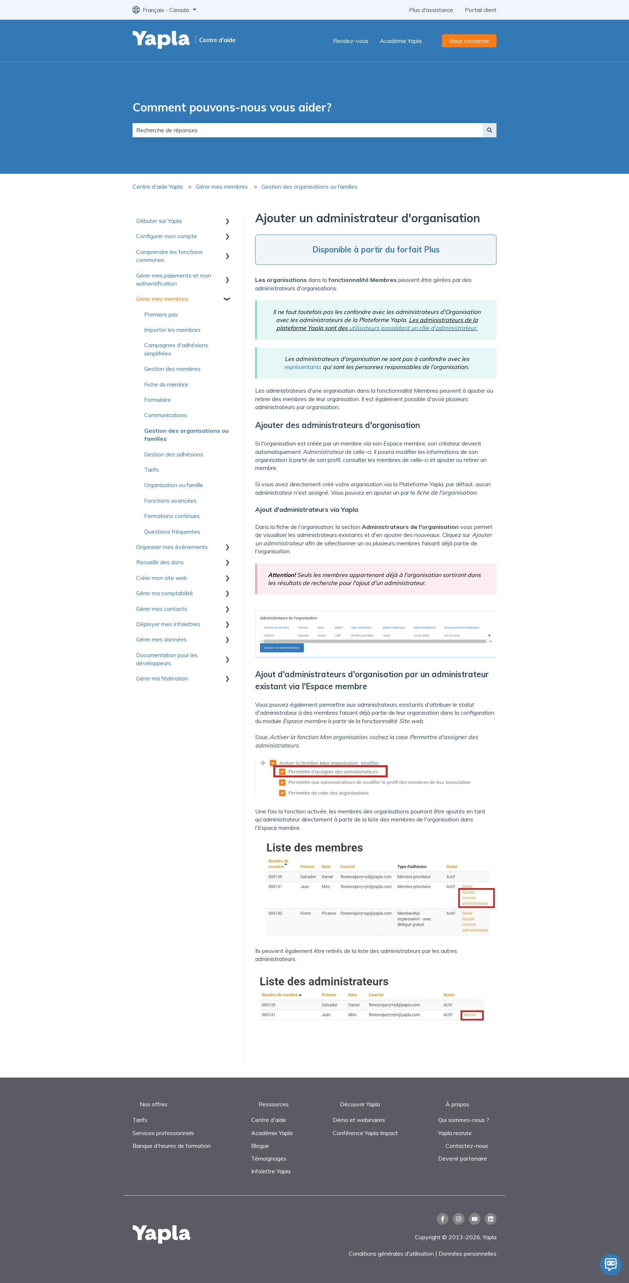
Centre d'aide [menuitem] (268, 1119)
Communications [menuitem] (165, 415)
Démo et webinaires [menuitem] (359, 1119)
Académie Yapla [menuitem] (272, 1133)
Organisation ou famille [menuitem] (173, 485)
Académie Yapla (401, 40)
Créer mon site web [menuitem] (161, 577)
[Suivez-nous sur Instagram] (458, 1219)
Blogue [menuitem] (260, 1145)
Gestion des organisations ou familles (309, 186)
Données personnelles (468, 1253)
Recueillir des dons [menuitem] (160, 562)
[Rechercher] (490, 130)
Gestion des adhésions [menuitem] (173, 454)
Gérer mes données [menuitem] (161, 639)
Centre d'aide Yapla (157, 186)
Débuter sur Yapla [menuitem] (159, 220)
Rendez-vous (350, 40)
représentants (303, 366)
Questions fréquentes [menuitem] (172, 531)
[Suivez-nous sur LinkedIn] (491, 1219)
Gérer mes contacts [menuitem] (161, 608)
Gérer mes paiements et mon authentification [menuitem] (173, 279)
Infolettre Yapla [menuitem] (270, 1171)
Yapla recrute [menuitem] (455, 1133)
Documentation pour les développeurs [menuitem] (167, 659)
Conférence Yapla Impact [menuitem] (365, 1133)
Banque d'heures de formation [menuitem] (171, 1145)
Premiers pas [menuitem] (161, 314)
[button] (227, 221)
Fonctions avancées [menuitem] (170, 500)
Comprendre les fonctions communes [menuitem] (169, 255)
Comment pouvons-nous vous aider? (232, 107)
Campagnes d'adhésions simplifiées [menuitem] (176, 349)
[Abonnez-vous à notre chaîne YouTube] (474, 1219)
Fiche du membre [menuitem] (166, 384)
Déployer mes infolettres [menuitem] (168, 624)
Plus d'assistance (431, 10)
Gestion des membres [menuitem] (172, 368)
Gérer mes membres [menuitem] (162, 298)
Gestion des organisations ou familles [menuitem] (186, 434)
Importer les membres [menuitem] (172, 329)
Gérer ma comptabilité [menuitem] (164, 593)
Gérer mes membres (222, 186)
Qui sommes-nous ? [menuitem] (463, 1119)
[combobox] (307, 130)
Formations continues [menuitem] (172, 515)
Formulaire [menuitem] (157, 399)
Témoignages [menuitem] (268, 1158)
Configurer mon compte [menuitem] (166, 236)
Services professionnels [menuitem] (163, 1133)
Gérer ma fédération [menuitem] (162, 678)
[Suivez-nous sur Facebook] (442, 1219)
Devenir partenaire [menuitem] (462, 1158)
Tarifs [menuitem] (151, 469)
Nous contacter (469, 40)
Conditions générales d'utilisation (391, 1253)
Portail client (481, 10)
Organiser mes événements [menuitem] (172, 546)
